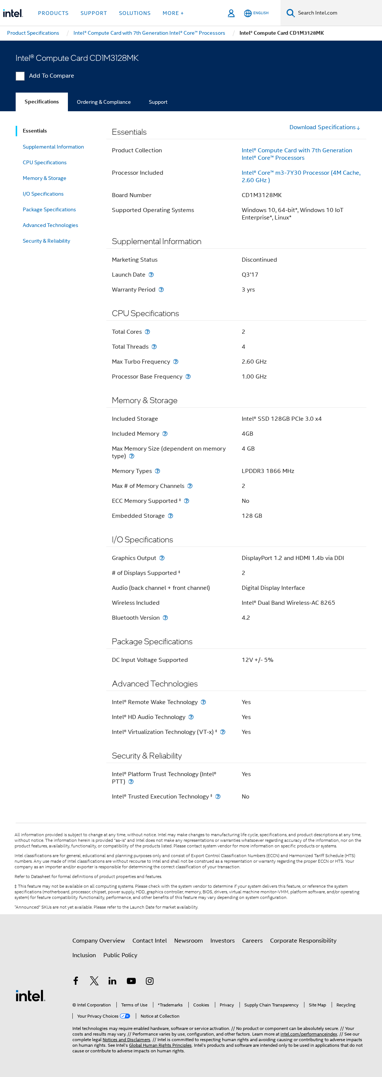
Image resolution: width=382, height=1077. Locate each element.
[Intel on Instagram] (149, 982)
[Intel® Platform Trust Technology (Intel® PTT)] (131, 781)
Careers (252, 940)
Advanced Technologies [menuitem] (50, 225)
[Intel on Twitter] (94, 982)
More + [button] (173, 13)
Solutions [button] (135, 13)
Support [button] (94, 13)
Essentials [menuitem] (35, 130)
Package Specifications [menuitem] (49, 209)
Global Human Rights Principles (160, 1045)
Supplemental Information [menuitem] (53, 146)
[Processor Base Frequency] (188, 376)
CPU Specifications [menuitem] (45, 162)
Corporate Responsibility (303, 940)
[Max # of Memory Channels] (190, 486)
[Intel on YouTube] (131, 982)
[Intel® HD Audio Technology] (191, 717)
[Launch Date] (151, 274)
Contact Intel (149, 940)
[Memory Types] (157, 471)
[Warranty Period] (161, 289)
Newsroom (188, 940)
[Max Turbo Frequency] (176, 361)
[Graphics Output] (162, 558)
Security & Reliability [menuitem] (46, 240)
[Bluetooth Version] (165, 617)
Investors (222, 940)
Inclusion (84, 955)
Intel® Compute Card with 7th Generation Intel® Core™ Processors (297, 154)
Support (158, 102)
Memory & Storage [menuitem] (44, 178)
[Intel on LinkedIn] (112, 982)
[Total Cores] (147, 332)
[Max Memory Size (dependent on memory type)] (132, 456)
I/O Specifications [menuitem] (43, 193)
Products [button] (53, 13)
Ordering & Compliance (104, 102)
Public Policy (120, 955)
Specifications (42, 101)
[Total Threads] (154, 346)
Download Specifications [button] (322, 127)
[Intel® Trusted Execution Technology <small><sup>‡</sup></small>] (218, 796)
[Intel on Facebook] (75, 982)
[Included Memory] (165, 433)
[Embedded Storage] (170, 516)
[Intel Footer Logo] (31, 995)
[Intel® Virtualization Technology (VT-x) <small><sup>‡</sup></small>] (223, 732)
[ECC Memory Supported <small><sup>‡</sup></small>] (186, 501)
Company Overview (98, 940)
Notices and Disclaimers (126, 1039)
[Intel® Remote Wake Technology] (203, 702)
